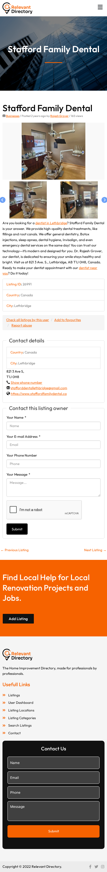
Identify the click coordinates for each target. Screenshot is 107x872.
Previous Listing (14, 550)
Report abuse (21, 325)
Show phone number (26, 382)
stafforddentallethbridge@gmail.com (39, 388)
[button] (100, 7)
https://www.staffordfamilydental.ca (39, 393)
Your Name (16, 417)
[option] (53, 151)
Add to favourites (67, 320)
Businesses (12, 116)
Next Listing (95, 550)
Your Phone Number (21, 455)
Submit (17, 529)
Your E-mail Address (23, 436)
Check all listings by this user (27, 320)
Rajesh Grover (59, 116)
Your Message (18, 474)
